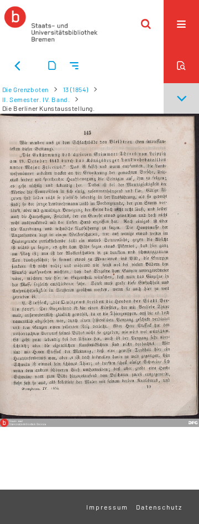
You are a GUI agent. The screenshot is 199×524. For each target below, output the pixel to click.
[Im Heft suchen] (181, 65)
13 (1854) (75, 89)
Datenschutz (159, 507)
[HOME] (50, 23)
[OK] (146, 24)
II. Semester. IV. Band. (36, 99)
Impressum (107, 507)
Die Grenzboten (25, 89)
